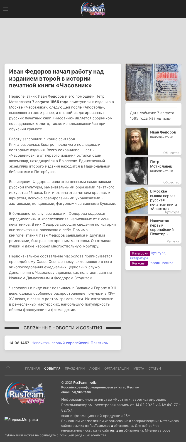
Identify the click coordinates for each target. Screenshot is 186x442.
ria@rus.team (81, 392)
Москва (167, 263)
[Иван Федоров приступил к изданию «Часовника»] (153, 82)
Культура (158, 253)
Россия (154, 263)
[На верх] (8, 367)
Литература (139, 258)
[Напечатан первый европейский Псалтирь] (153, 230)
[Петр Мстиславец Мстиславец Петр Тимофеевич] (153, 171)
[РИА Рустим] (25, 393)
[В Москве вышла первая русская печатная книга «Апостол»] (153, 200)
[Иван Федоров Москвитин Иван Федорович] (153, 141)
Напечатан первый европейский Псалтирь (70, 343)
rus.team (116, 430)
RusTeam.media (85, 382)
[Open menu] (5, 9)
